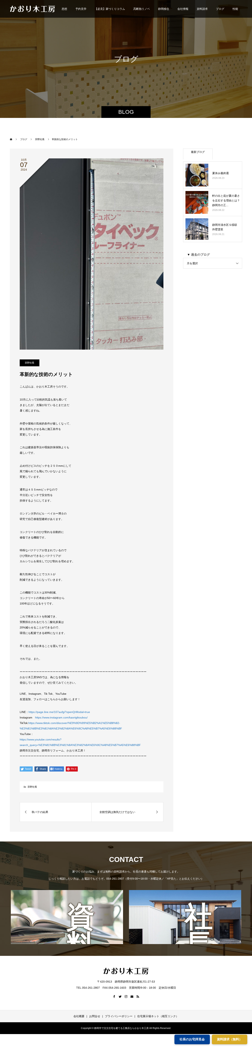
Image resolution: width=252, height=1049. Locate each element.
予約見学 (80, 8)
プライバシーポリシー (118, 1016)
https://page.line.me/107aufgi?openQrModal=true (59, 712)
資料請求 (202, 8)
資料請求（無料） (229, 1039)
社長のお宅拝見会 (192, 1039)
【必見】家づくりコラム (110, 8)
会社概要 (78, 1016)
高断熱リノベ (141, 8)
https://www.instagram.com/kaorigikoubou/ (60, 717)
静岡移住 (163, 8)
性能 (235, 8)
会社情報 (182, 8)
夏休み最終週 (220, 173)
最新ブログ (198, 151)
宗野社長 (29, 362)
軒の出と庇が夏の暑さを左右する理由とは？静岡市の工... (226, 200)
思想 (64, 8)
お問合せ (94, 1016)
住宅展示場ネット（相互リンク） (158, 1016)
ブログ (220, 8)
